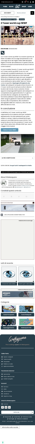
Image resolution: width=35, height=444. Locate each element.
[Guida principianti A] (9, 305)
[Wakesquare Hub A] (26, 319)
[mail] (9, 407)
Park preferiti (7, 361)
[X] (11, 196)
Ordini (5, 389)
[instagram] (6, 407)
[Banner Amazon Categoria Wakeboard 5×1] (17, 292)
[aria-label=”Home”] (17, 6)
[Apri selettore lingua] (33, 2)
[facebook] (2, 407)
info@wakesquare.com (7, 2)
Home (2, 16)
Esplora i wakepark (8, 357)
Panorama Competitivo (13, 16)
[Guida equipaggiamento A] (9, 319)
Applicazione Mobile (9, 366)
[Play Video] (17, 143)
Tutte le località (7, 359)
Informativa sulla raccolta (10, 427)
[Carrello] (28, 2)
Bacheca (6, 386)
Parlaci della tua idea (9, 376)
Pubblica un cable (8, 364)
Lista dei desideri (8, 391)
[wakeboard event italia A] (9, 267)
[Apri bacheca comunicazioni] (25, 2)
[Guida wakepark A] (26, 305)
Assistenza (6, 393)
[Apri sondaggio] (22, 2)
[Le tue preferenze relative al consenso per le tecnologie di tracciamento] (2, 442)
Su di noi (6, 404)
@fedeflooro (27, 187)
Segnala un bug (8, 396)
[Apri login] (30, 2)
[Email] (26, 196)
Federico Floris (25, 185)
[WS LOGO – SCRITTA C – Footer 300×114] (17, 337)
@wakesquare (19, 187)
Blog (6, 16)
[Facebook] (3, 196)
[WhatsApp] (19, 196)
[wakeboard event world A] (26, 267)
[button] (17, 158)
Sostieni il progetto (8, 379)
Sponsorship (7, 374)
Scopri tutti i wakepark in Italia (21, 165)
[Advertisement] (17, 240)
